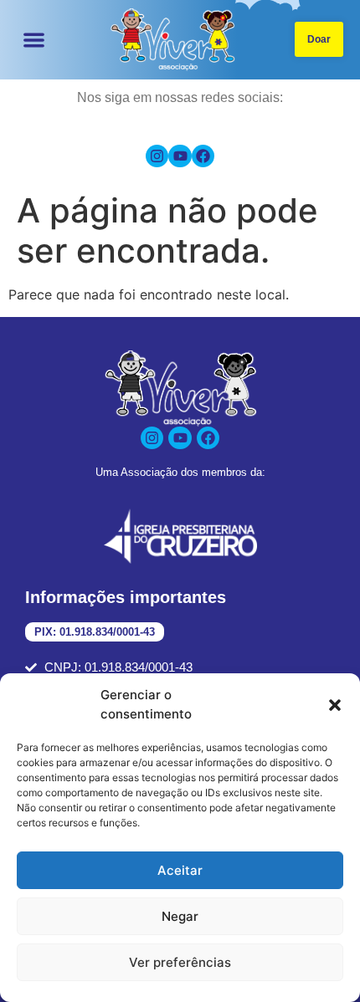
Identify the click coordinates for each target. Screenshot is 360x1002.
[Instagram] (157, 156)
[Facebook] (203, 156)
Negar (180, 916)
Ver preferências (180, 962)
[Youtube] (179, 156)
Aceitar (180, 870)
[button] (335, 705)
